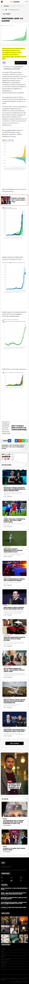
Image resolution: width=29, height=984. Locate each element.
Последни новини (6, 465)
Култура (3, 965)
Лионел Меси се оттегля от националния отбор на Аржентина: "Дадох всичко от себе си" (13, 550)
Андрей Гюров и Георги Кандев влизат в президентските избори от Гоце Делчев (14, 730)
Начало (17, 981)
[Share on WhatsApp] (23, 440)
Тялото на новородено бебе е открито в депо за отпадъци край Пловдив (14, 579)
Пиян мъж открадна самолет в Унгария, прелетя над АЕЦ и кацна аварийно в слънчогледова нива (14, 701)
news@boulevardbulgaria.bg (20, 870)
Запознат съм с (13, 67)
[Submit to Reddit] (19, 440)
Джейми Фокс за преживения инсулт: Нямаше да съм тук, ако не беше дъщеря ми (14, 898)
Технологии (4, 962)
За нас (3, 862)
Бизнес (3, 956)
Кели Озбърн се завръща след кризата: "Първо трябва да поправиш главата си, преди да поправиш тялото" (14, 489)
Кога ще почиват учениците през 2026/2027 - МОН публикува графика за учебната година (14, 670)
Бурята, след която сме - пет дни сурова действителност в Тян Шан (14, 889)
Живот (2, 951)
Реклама (24, 981)
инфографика (5, 445)
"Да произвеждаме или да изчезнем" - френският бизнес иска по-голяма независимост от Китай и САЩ (14, 822)
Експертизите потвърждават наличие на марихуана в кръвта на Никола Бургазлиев (14, 639)
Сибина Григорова (5, 867)
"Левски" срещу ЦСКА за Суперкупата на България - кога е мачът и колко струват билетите (14, 520)
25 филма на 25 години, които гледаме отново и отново (14, 849)
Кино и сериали (5, 959)
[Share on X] (13, 440)
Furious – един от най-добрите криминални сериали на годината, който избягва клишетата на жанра (13, 893)
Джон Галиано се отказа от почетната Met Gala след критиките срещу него (14, 608)
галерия (3, 948)
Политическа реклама (16, 982)
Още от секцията (14, 743)
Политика (3, 954)
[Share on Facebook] (9, 440)
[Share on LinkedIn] (16, 440)
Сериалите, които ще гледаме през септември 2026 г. (14, 787)
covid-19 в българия (14, 445)
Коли (2, 967)
